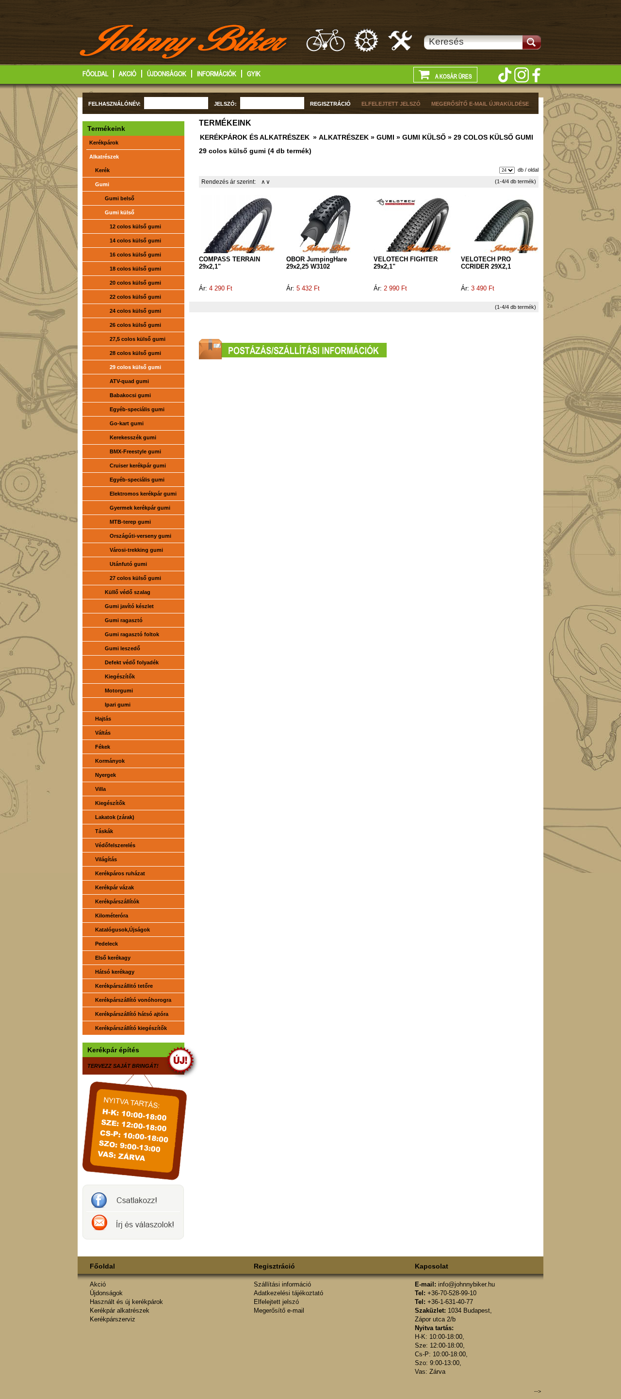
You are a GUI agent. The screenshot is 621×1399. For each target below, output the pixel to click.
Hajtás (103, 719)
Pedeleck (106, 944)
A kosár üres (453, 76)
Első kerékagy (113, 958)
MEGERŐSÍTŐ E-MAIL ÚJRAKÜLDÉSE (480, 104)
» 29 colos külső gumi (489, 137)
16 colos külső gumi (135, 254)
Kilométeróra (111, 915)
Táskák (104, 831)
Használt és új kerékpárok (126, 1301)
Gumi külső (119, 212)
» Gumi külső (420, 137)
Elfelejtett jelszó (276, 1301)
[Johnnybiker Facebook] (536, 75)
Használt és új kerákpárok (325, 40)
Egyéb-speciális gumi (137, 409)
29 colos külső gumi (135, 367)
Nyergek (105, 775)
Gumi (102, 184)
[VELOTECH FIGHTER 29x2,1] (412, 223)
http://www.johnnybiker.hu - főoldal (184, 43)
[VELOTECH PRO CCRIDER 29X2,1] (500, 223)
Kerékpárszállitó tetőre (124, 986)
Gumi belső (119, 198)
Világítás (106, 859)
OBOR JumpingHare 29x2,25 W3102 (316, 263)
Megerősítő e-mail (279, 1310)
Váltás (103, 733)
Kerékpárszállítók (117, 901)
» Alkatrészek (340, 137)
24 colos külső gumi (135, 311)
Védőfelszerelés (115, 845)
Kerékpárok (103, 142)
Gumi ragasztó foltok (132, 634)
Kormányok (110, 761)
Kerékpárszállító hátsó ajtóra (131, 1014)
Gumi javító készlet (129, 606)
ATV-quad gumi (129, 381)
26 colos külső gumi (135, 325)
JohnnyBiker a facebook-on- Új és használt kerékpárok (133, 1198)
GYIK (254, 74)
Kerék (102, 170)
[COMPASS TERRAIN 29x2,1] (238, 223)
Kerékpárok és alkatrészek (255, 137)
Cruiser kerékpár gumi (138, 465)
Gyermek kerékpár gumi (140, 508)
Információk (216, 74)
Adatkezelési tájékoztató (288, 1293)
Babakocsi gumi (130, 395)
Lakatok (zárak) (114, 817)
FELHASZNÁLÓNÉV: (114, 104)
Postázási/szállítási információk (293, 349)
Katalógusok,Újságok (122, 930)
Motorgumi (119, 690)
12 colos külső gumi (135, 226)
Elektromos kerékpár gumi (143, 494)
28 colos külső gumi (135, 353)
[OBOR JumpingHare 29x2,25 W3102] (325, 223)
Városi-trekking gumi (136, 550)
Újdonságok (166, 74)
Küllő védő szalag (127, 592)
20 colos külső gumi (135, 283)
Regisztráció (274, 1266)
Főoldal (95, 74)
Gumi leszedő (122, 648)
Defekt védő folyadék (132, 662)
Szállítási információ (282, 1284)
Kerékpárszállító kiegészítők (131, 1028)
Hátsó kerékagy (114, 972)
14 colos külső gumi (135, 240)
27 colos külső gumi (135, 578)
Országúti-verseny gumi (140, 536)
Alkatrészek (104, 157)
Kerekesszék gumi (133, 437)
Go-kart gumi (127, 423)
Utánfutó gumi (128, 564)
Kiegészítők (120, 676)
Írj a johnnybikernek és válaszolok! (133, 1225)
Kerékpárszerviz (401, 40)
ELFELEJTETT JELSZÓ (391, 104)
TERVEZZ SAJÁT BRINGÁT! (123, 1066)
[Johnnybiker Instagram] (521, 74)
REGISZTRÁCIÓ (330, 104)
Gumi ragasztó (124, 620)
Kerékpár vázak (114, 887)
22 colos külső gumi (135, 297)
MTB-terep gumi (130, 522)
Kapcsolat (431, 1266)
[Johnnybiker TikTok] (504, 74)
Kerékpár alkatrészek (367, 40)
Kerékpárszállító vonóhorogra (133, 1000)
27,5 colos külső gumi (137, 339)
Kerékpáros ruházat (120, 873)
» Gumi (381, 137)
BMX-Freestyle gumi (135, 451)
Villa (100, 789)
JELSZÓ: (225, 104)
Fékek (102, 747)
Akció (127, 74)
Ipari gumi (118, 705)
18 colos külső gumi (135, 269)
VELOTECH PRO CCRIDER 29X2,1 (486, 263)
